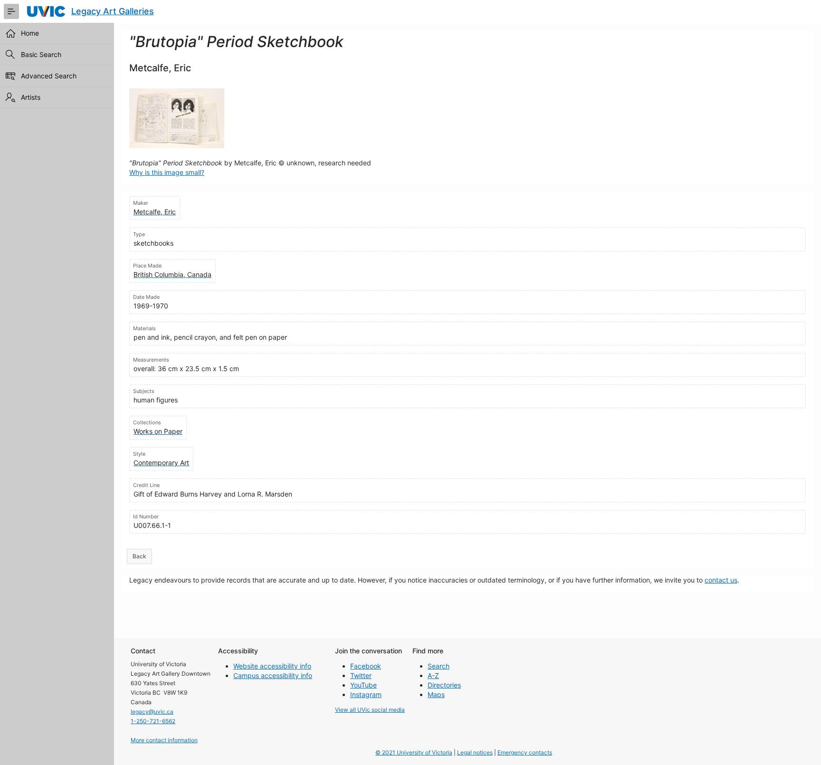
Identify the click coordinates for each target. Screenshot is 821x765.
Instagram (366, 694)
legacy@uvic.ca (152, 711)
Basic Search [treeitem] (41, 54)
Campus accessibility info (272, 675)
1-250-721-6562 (153, 721)
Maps (436, 694)
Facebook (365, 666)
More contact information (164, 740)
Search (438, 666)
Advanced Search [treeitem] (48, 76)
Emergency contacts (524, 752)
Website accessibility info (272, 666)
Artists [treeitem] (30, 97)
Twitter (361, 675)
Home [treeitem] (30, 33)
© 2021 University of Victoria (413, 752)
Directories (444, 685)
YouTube (363, 685)
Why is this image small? (166, 172)
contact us (721, 580)
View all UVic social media (370, 709)
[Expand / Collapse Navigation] (11, 11)
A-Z (433, 675)
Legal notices (475, 752)
